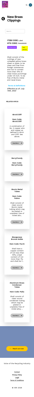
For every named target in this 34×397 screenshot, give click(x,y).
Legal (17, 377)
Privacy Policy (17, 375)
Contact (17, 372)
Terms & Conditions (17, 380)
